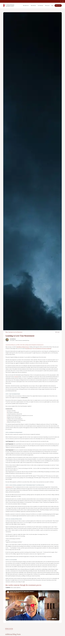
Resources (47, 5)
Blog (52, 5)
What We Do (33, 5)
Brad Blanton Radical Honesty (23, 347)
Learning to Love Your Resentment (15, 332)
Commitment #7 (9, 487)
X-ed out (16, 376)
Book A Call (58, 5)
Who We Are (25, 5)
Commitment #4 (28, 348)
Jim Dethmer (13, 339)
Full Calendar (40, 5)
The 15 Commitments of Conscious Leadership (42, 348)
